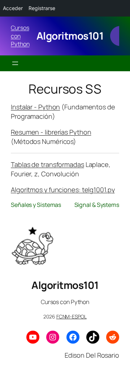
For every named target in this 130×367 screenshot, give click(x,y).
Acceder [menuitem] (13, 8)
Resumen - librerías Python (51, 132)
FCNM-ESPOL (71, 316)
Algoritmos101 (70, 35)
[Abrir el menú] (15, 63)
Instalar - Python (35, 107)
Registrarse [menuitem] (42, 8)
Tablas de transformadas (47, 164)
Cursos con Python (20, 36)
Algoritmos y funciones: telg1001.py (63, 189)
